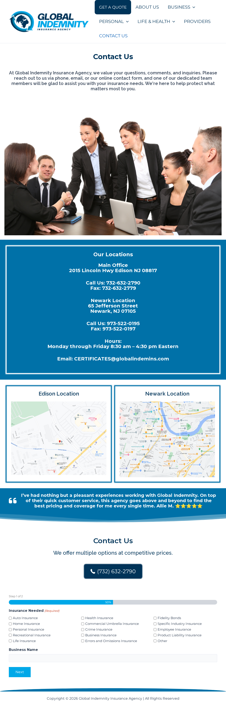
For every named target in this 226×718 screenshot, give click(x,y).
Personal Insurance (28, 629)
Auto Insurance (25, 618)
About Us (147, 7)
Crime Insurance (98, 629)
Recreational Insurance (32, 635)
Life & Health (153, 21)
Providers (197, 21)
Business (179, 7)
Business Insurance (101, 635)
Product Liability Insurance (180, 635)
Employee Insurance (174, 629)
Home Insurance (26, 624)
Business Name (23, 650)
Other (162, 641)
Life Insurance (24, 641)
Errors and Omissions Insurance (111, 641)
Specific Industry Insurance (180, 624)
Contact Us (113, 35)
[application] (192, 7)
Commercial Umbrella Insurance (112, 624)
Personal (111, 21)
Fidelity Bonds (169, 618)
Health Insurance (99, 618)
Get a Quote (113, 7)
